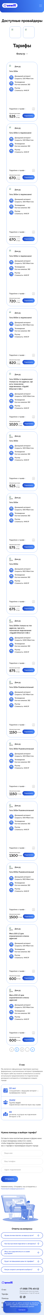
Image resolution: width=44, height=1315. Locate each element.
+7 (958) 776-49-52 (29, 1288)
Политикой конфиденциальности (12, 1189)
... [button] (27, 1049)
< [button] (11, 1049)
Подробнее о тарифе (16, 109)
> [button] (32, 1049)
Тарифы (5, 1294)
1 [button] (16, 1049)
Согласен (22, 1310)
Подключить (28, 116)
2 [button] (22, 1049)
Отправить (9, 1179)
